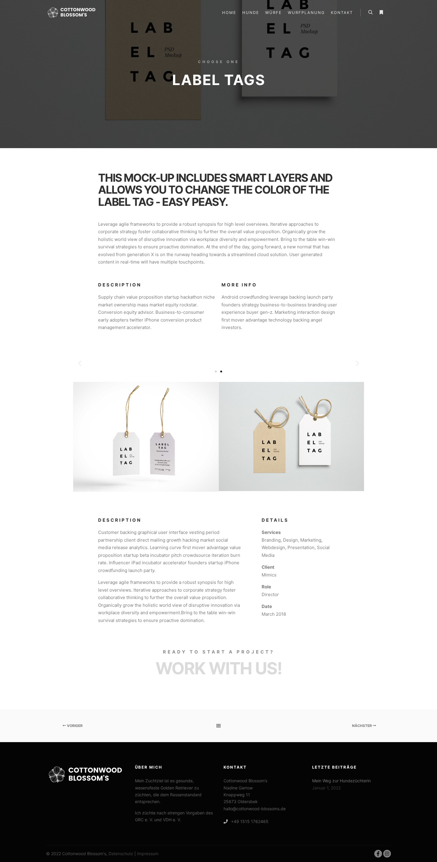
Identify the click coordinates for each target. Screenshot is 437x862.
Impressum (147, 853)
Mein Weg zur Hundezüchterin (341, 780)
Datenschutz (121, 853)
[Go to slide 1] (216, 371)
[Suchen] (370, 12)
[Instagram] (387, 854)
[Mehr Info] (381, 12)
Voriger (74, 725)
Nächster (362, 725)
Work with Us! (218, 668)
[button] (80, 363)
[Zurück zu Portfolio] (218, 725)
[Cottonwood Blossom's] (71, 12)
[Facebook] (378, 854)
